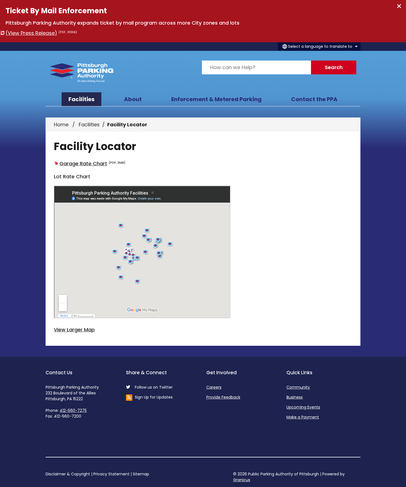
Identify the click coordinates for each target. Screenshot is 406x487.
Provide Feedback (223, 397)
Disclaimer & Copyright (68, 474)
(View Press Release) (41, 33)
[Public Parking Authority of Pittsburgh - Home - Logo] (82, 73)
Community (298, 387)
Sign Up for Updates (154, 397)
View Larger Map (74, 329)
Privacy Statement (111, 474)
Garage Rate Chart (92, 163)
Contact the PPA (314, 99)
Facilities (89, 124)
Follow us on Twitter (154, 387)
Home (61, 124)
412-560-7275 (73, 410)
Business (294, 397)
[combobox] (319, 46)
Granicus (241, 480)
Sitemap (141, 474)
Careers (214, 387)
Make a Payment (302, 417)
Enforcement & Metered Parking (216, 99)
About (133, 99)
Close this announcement (399, 6)
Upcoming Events (303, 407)
